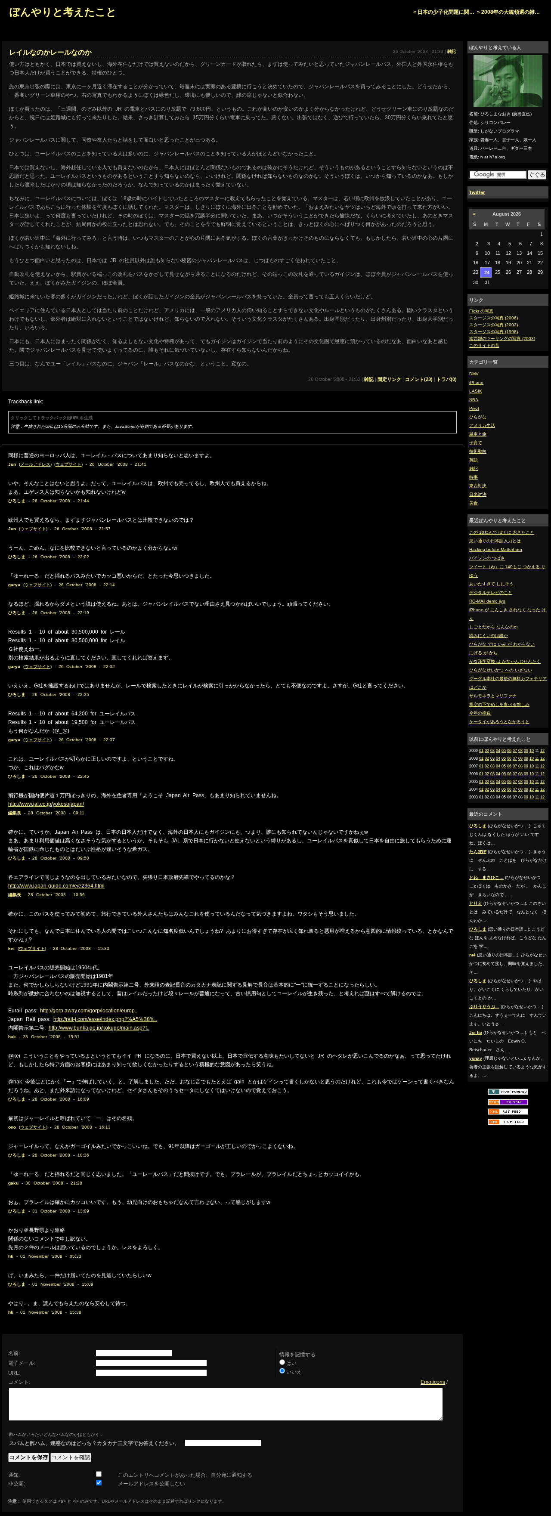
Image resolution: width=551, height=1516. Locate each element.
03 (492, 751)
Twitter (477, 192)
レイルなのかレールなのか (50, 52)
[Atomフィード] (508, 1124)
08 (520, 751)
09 (526, 751)
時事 (473, 477)
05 (503, 751)
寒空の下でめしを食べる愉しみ (499, 704)
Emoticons (433, 1382)
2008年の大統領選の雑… (510, 12)
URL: (14, 1373)
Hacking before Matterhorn (495, 549)
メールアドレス (35, 464)
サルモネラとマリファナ (493, 695)
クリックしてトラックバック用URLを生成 (52, 417)
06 (509, 751)
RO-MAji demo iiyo (487, 601)
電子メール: (21, 1363)
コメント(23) (419, 379)
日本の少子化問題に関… (446, 12)
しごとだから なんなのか (493, 627)
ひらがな (477, 417)
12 (542, 751)
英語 (473, 460)
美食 (473, 503)
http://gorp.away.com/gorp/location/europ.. (88, 1011)
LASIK (475, 391)
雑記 (473, 468)
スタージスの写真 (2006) (493, 318)
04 (498, 751)
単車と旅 (477, 434)
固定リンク (389, 379)
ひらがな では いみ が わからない (502, 644)
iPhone (476, 382)
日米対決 (477, 494)
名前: (14, 1353)
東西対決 (477, 485)
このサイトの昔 (484, 345)
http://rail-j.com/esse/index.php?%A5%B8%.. (105, 1019)
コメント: (19, 1382)
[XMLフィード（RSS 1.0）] (508, 1114)
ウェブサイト (68, 464)
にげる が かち (483, 652)
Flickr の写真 (481, 311)
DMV (474, 373)
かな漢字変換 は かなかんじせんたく (505, 661)
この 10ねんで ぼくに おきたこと (501, 532)
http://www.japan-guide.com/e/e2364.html (56, 886)
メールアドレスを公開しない (151, 1484)
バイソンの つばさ (487, 558)
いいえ (294, 1372)
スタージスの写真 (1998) (493, 331)
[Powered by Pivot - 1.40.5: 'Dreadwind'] (508, 1094)
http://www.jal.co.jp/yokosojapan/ (46, 804)
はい (291, 1363)
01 (481, 751)
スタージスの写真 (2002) (493, 324)
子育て (475, 442)
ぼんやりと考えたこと (63, 12)
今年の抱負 (480, 713)
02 (487, 751)
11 (537, 758)
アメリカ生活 (482, 425)
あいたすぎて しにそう (491, 584)
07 (515, 751)
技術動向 (477, 451)
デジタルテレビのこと (490, 592)
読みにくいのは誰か (488, 635)
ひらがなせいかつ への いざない (500, 670)
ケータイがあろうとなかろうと (499, 721)
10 (531, 751)
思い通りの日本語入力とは (495, 540)
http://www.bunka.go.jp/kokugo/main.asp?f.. (99, 1028)
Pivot (474, 408)
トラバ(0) (446, 379)
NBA (473, 399)
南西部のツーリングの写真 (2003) (502, 338)
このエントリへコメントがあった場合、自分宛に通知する (185, 1475)
